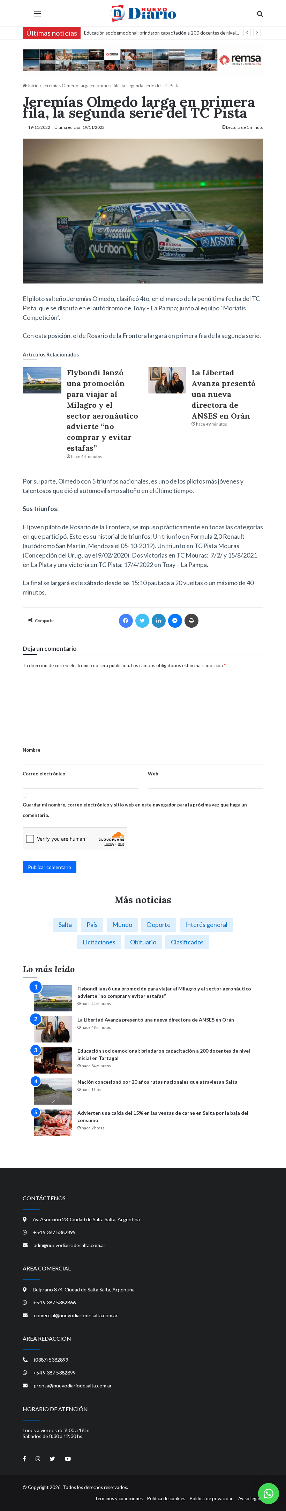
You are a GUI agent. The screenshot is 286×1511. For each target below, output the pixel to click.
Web (153, 773)
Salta (65, 924)
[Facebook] (126, 621)
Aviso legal (249, 1498)
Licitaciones (99, 942)
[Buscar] (259, 16)
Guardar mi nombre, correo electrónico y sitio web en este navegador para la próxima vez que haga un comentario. (135, 810)
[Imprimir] (191, 621)
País (92, 924)
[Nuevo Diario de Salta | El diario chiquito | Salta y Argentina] (143, 13)
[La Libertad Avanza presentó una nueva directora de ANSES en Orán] (167, 380)
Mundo (122, 924)
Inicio (33, 85)
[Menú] (37, 16)
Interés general (206, 924)
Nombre (31, 750)
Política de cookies (166, 1498)
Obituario (143, 942)
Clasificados (187, 942)
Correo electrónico (44, 773)
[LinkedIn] (159, 621)
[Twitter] (142, 621)
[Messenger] (175, 621)
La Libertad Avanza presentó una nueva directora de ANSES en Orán (223, 394)
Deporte (159, 924)
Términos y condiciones (119, 1498)
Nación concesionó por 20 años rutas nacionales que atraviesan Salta (154, 33)
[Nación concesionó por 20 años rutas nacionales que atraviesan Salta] (53, 1091)
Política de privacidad (212, 1498)
